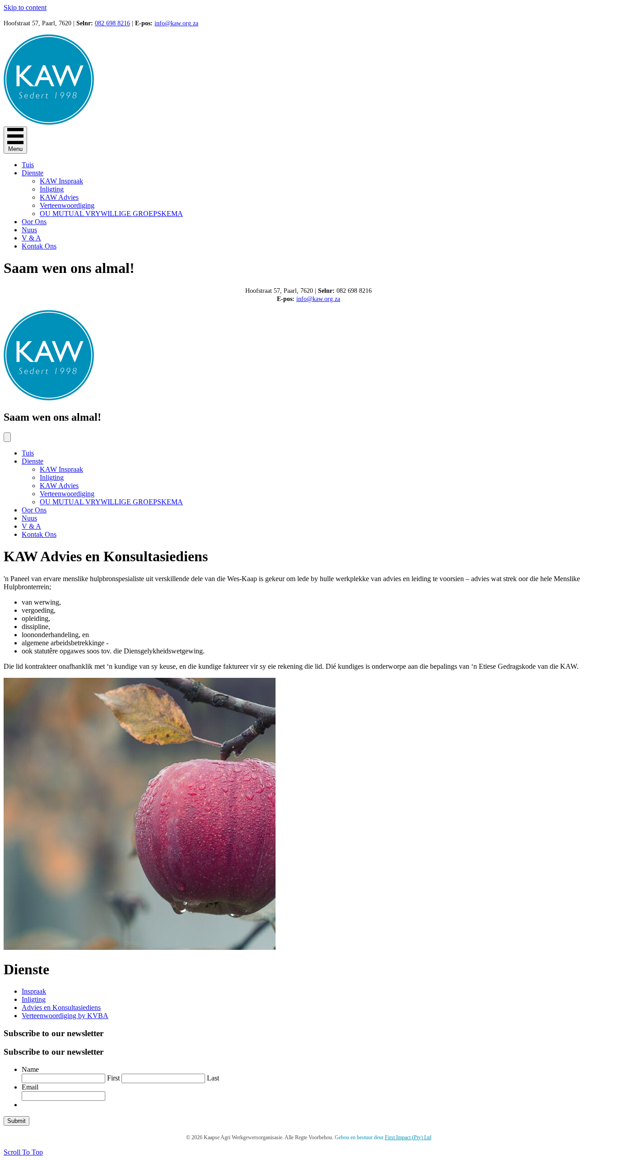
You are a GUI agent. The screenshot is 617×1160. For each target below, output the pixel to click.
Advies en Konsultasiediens (61, 1007)
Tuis (28, 165)
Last (213, 1078)
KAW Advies (59, 197)
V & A (31, 238)
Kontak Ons (39, 246)
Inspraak (34, 991)
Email (30, 1087)
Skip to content (25, 7)
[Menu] (7, 437)
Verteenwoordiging (67, 205)
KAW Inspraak (61, 181)
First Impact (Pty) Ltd (408, 1137)
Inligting (52, 189)
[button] (23, 1152)
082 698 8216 (112, 23)
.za (194, 23)
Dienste (32, 173)
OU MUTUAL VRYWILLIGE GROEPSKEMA (111, 213)
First (113, 1078)
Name (30, 1069)
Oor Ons (34, 221)
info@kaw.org (172, 23)
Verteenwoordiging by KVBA (65, 1015)
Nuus (29, 230)
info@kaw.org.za (318, 299)
